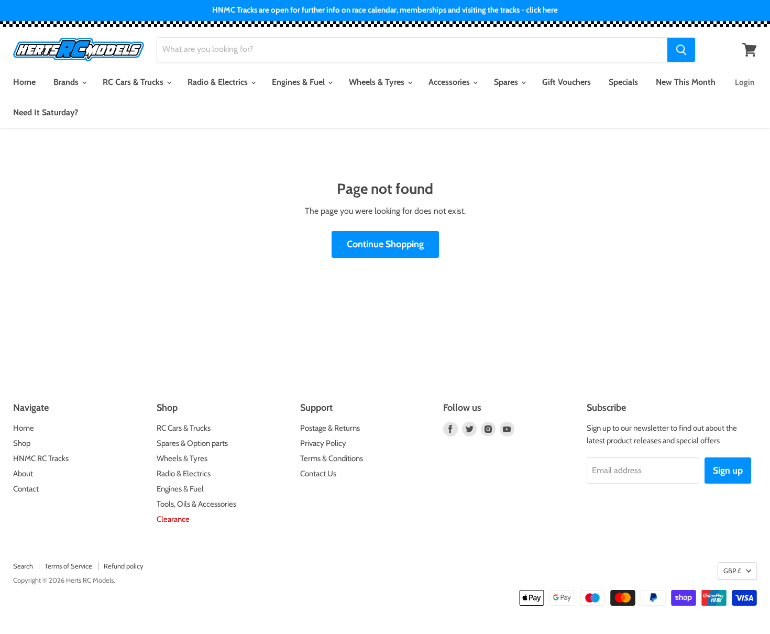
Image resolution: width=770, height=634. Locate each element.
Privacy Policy (323, 443)
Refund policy (124, 566)
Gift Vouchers (566, 82)
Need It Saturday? (45, 112)
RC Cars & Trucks (134, 82)
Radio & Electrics (219, 82)
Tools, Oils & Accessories (196, 504)
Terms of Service (68, 566)
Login (744, 82)
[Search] (681, 50)
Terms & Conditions (331, 458)
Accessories (450, 82)
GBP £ (732, 570)
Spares (507, 82)
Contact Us (318, 473)
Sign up (728, 470)
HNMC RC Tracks (41, 458)
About (23, 473)
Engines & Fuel (299, 82)
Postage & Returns (330, 428)
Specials (623, 82)
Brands (67, 82)
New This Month (686, 82)
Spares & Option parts (192, 443)
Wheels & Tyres (377, 82)
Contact (26, 489)
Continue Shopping (385, 244)
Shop (21, 443)
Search (23, 566)
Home (24, 82)
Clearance (173, 519)
